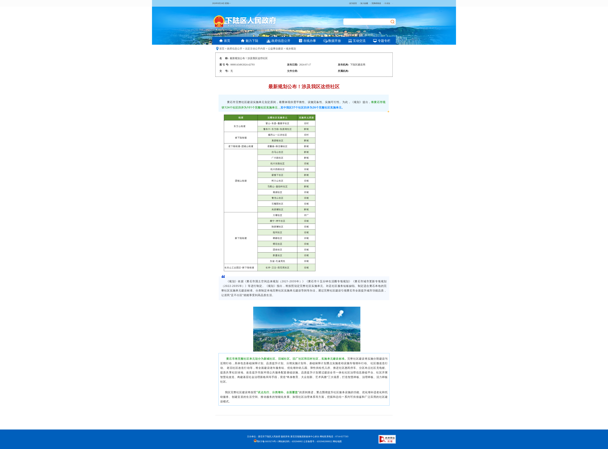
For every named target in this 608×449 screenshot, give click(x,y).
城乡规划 (291, 48)
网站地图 (337, 441)
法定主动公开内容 (255, 48)
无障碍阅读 (376, 3)
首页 (221, 48)
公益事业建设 (275, 48)
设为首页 (353, 3)
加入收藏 (364, 3)
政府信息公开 (234, 48)
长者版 (387, 3)
